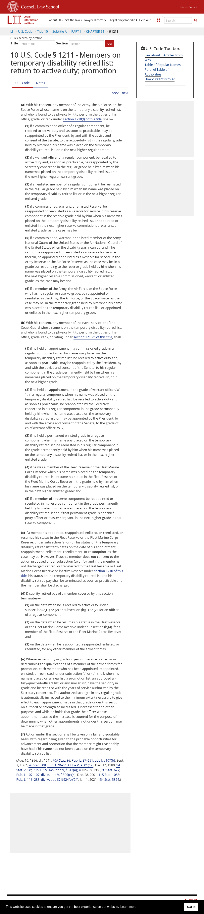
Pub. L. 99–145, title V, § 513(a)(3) (57, 770)
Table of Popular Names (163, 65)
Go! (109, 43)
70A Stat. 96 (61, 760)
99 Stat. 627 (110, 770)
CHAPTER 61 (95, 31)
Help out (145, 20)
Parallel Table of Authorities (157, 71)
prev (115, 93)
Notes (40, 83)
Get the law (72, 20)
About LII (55, 20)
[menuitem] (55, 20)
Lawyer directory (95, 20)
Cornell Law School (39, 6)
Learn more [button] (128, 906)
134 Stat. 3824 (108, 779)
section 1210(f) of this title (82, 119)
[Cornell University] (13, 6)
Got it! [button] (191, 906)
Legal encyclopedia (122, 20)
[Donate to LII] (159, 20)
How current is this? (160, 79)
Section (62, 43)
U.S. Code (25, 31)
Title (14, 43)
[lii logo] (23, 20)
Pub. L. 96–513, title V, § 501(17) (70, 765)
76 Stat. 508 (37, 765)
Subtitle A (59, 31)
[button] (195, 20)
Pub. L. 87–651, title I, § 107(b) (93, 760)
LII (12, 31)
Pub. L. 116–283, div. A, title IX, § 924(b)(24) (47, 779)
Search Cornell (188, 7)
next (125, 93)
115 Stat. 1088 (108, 775)
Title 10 (42, 31)
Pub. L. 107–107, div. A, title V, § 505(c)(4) (46, 775)
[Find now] (195, 20)
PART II (76, 31)
